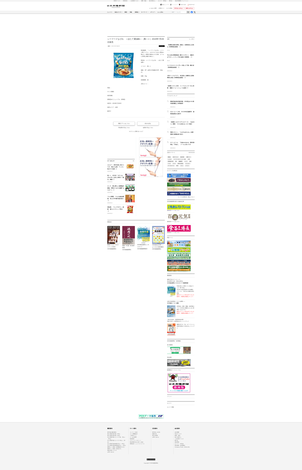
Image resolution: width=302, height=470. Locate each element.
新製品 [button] (136, 12)
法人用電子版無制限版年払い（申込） (116, 445)
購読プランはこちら (124, 123)
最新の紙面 (183, 4)
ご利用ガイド (161, 8)
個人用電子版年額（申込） (114, 435)
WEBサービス (117, 0)
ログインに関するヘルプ (136, 131)
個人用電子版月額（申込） (114, 433)
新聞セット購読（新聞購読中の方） (116, 447)
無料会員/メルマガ (112, 450)
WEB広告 (125, 0)
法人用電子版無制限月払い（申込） (116, 443)
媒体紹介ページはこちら (173, 210)
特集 (131, 12)
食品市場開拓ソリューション (181, 0)
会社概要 (177, 432)
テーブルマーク (171, 165)
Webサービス (178, 433)
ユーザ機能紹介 (134, 433)
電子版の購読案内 (111, 432)
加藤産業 (180, 161)
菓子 (109, 46)
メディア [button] (152, 12)
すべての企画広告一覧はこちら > (186, 197)
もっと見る (160, 12)
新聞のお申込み (189, 8)
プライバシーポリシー (135, 440)
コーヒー (187, 165)
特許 (177, 165)
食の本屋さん (152, 0)
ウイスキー (187, 163)
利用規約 (132, 438)
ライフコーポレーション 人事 (180, 159)
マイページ (151, 459)
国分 (190, 161)
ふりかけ (169, 159)
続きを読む (148, 123)
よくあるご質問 (153, 8)
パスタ (169, 163)
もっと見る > (192, 39)
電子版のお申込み (178, 8)
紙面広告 (154, 433)
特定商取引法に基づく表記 (136, 442)
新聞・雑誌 (143, 0)
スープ (186, 161)
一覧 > (133, 160)
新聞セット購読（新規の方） (114, 448)
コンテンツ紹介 (134, 432)
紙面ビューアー (165, 4)
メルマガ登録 (169, 8)
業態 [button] (126, 12)
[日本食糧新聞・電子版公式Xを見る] (194, 12)
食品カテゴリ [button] (118, 12)
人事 (189, 159)
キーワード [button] (144, 12)
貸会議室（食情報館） (180, 445)
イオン (181, 165)
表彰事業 (177, 442)
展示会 (170, 0)
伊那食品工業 (170, 161)
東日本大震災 (180, 163)
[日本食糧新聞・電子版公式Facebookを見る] (192, 12)
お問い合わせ (110, 452)
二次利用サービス (134, 0)
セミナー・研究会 (162, 0)
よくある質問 (133, 437)
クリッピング (174, 4)
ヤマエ (174, 163)
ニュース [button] (109, 12)
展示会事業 (155, 435)
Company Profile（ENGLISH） (182, 447)
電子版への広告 (156, 432)
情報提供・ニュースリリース (137, 443)
